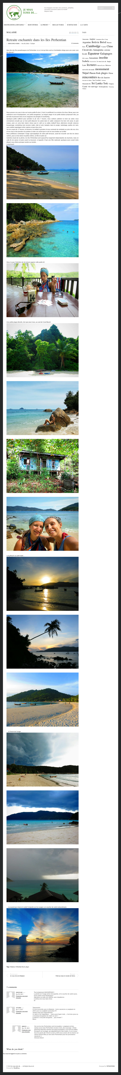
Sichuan (104, 80)
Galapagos (106, 53)
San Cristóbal (97, 80)
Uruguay (111, 84)
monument (102, 69)
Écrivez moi (72, 25)
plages (27, 967)
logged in (12, 1053)
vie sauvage (93, 86)
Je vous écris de (101, 61)
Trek (105, 83)
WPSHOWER (111, 1066)
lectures (92, 65)
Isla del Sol (93, 61)
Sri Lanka (97, 83)
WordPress (17, 1068)
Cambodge (93, 46)
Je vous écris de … (16, 1066)
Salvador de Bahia (87, 80)
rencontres (89, 77)
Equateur (93, 53)
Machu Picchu (101, 65)
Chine (110, 46)
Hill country (85, 58)
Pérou (111, 73)
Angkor (92, 39)
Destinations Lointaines (14, 25)
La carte (84, 25)
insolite (103, 57)
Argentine (86, 42)
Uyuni (84, 86)
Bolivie (95, 42)
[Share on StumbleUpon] (78, 33)
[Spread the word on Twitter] (73, 33)
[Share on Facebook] (70, 33)
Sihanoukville (86, 84)
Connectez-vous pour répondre (26, 1031)
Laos (84, 65)
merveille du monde (88, 69)
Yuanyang (111, 87)
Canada (103, 47)
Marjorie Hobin (13, 43)
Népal (85, 73)
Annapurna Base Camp (102, 39)
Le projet (44, 25)
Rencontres (33, 25)
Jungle (109, 61)
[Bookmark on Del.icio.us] (75, 33)
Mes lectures (58, 25)
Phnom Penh (94, 73)
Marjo (24, 1026)
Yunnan (84, 88)
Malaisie (11, 32)
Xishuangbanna (103, 87)
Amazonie (85, 39)
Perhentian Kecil (20, 967)
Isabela (85, 61)
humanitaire (93, 58)
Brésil (103, 42)
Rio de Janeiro (104, 77)
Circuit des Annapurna (92, 49)
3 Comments (75, 43)
